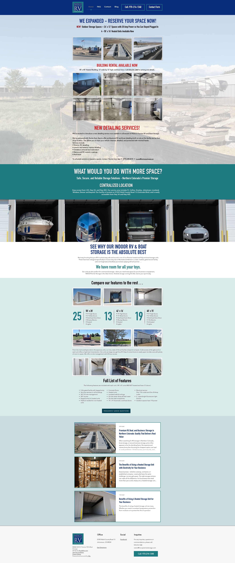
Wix (89, 556)
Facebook (123, 539)
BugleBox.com (83, 550)
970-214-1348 (133, 70)
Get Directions (101, 547)
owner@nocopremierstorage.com (145, 548)
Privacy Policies (77, 554)
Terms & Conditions (78, 552)
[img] (87, 48)
